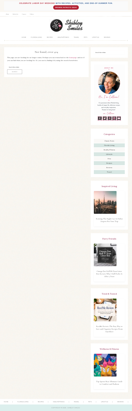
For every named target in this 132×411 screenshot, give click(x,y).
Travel (109, 172)
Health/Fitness (109, 150)
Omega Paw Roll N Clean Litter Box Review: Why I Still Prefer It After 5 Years (109, 274)
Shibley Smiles (66, 25)
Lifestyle (109, 154)
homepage (73, 57)
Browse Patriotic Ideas (66, 7)
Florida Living (109, 145)
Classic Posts (109, 141)
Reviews (109, 168)
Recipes (109, 163)
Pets (109, 159)
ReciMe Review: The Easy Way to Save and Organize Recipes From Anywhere (109, 329)
